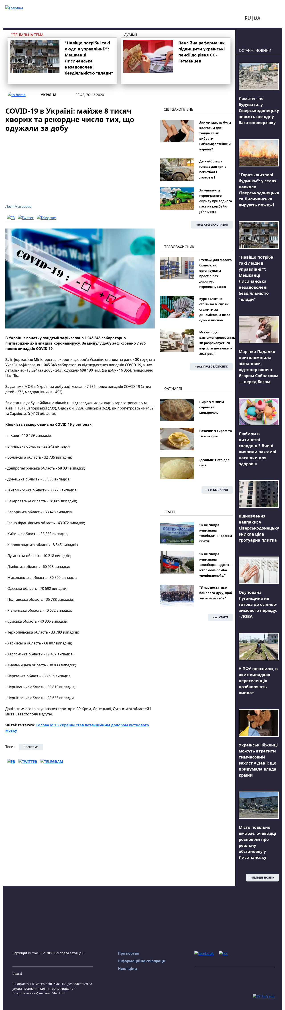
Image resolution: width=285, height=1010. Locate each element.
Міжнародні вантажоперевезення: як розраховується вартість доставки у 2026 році (217, 343)
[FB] (11, 217)
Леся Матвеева (18, 206)
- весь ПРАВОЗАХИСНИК (211, 366)
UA (257, 18)
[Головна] (14, 7)
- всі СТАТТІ (220, 617)
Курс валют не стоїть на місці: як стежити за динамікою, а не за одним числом (214, 309)
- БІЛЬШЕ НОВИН (262, 877)
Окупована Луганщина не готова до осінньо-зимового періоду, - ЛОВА (258, 604)
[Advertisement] (80, 165)
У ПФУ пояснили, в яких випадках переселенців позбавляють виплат (258, 680)
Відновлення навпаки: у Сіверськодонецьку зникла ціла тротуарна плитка (259, 528)
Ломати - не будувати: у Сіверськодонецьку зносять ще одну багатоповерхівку (259, 110)
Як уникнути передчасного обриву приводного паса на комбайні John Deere (215, 201)
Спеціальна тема (26, 34)
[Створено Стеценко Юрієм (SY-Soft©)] (264, 996)
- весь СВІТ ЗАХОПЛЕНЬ (212, 225)
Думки (130, 34)
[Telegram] (46, 217)
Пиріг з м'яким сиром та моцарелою (211, 407)
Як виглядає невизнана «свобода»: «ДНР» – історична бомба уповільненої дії (215, 565)
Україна (49, 94)
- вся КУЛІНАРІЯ (217, 490)
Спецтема (31, 747)
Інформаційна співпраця (141, 960)
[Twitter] (26, 217)
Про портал (128, 953)
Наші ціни (127, 968)
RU (248, 18)
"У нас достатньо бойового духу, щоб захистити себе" (215, 592)
